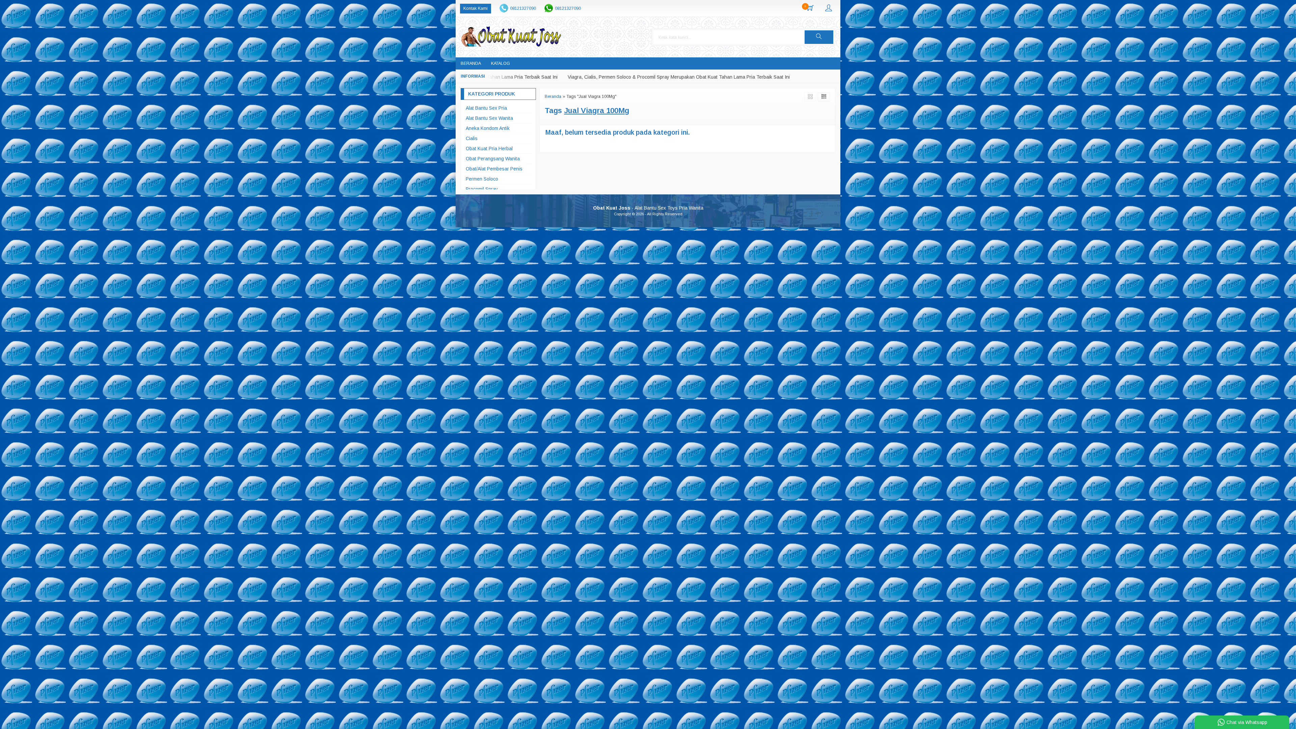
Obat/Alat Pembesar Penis (494, 168)
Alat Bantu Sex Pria (486, 108)
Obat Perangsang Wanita (493, 158)
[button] (819, 37)
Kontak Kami (475, 8)
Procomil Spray (482, 189)
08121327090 (523, 8)
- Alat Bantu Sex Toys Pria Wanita (648, 208)
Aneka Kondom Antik (488, 128)
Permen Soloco (482, 179)
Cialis (472, 138)
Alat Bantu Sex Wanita (489, 118)
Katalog (500, 63)
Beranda (471, 63)
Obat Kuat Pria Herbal (489, 148)
